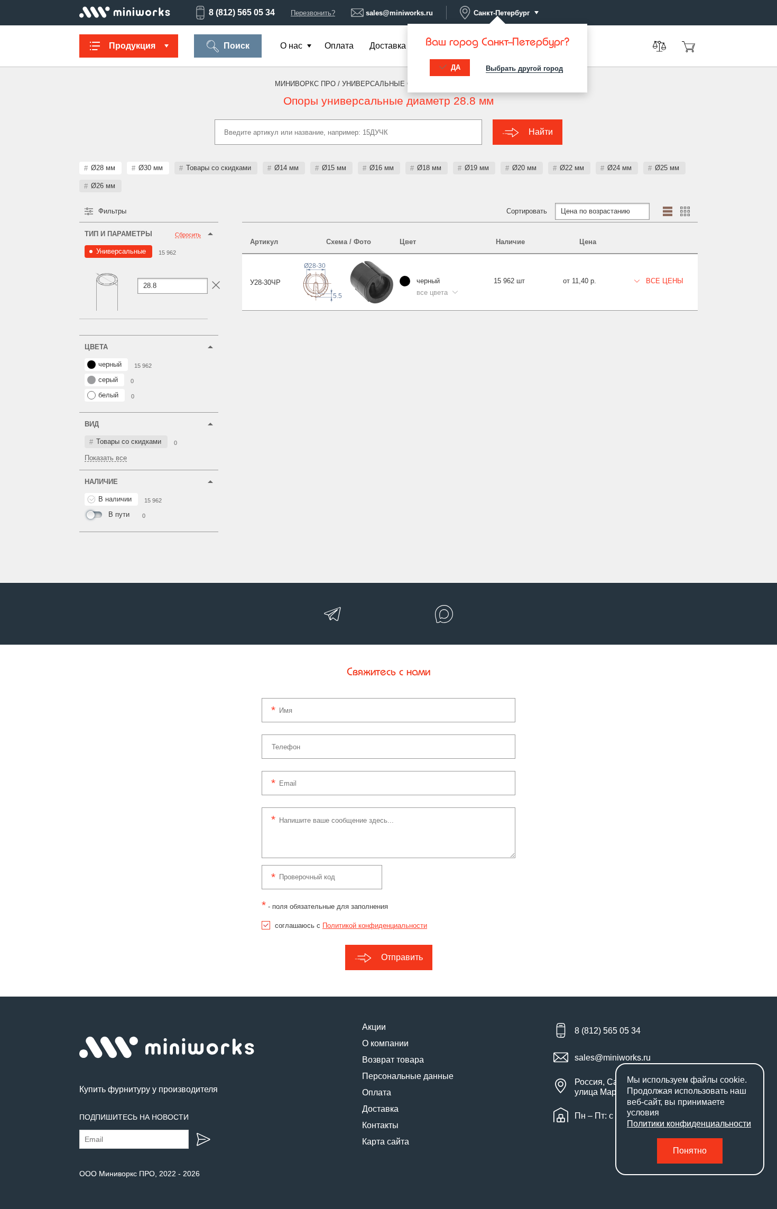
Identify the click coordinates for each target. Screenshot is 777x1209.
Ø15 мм (334, 168)
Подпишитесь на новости (134, 1117)
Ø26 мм (103, 186)
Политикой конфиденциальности (374, 925)
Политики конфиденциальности (689, 1123)
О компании (385, 1043)
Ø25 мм (667, 168)
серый (108, 380)
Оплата (339, 45)
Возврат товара (393, 1059)
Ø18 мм (429, 168)
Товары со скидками (218, 168)
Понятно (690, 1150)
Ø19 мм (477, 168)
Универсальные (121, 251)
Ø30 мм (150, 168)
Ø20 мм (524, 168)
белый (108, 395)
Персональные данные (408, 1076)
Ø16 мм (381, 168)
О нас (291, 45)
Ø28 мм (103, 168)
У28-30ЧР (265, 282)
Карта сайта (385, 1141)
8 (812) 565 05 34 (242, 12)
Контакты (380, 1125)
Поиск (236, 45)
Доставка (387, 45)
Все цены (663, 281)
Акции (374, 1026)
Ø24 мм (619, 168)
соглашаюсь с (351, 925)
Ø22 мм (572, 168)
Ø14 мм (286, 168)
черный (110, 364)
